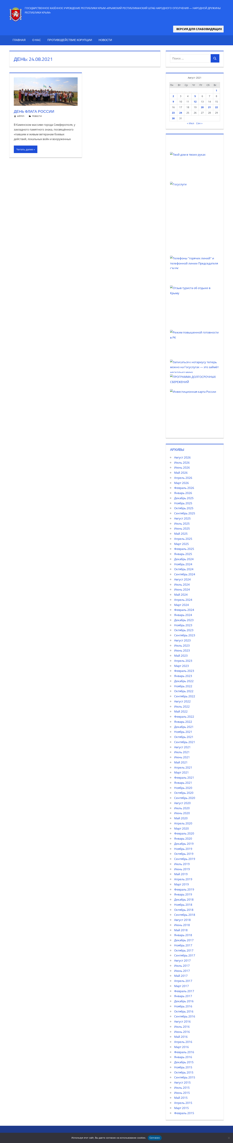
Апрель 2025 (183, 539)
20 (202, 107)
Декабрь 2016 (184, 1001)
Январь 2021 (183, 783)
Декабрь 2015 (184, 1062)
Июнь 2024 (182, 589)
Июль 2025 (182, 523)
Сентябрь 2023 (184, 635)
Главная (19, 40)
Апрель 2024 (183, 600)
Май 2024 (181, 595)
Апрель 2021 (183, 767)
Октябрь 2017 (183, 950)
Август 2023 (182, 640)
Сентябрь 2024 (184, 574)
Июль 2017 (182, 966)
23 (173, 112)
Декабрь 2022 (184, 681)
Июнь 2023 (182, 650)
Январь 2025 (183, 554)
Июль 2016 (182, 1027)
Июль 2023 (182, 645)
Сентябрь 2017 (184, 955)
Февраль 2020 (184, 833)
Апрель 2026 (183, 478)
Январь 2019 (183, 894)
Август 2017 (182, 960)
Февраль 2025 (184, 549)
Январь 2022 (183, 722)
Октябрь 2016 (183, 1011)
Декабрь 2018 (184, 899)
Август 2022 (182, 701)
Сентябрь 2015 (184, 1077)
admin (20, 116)
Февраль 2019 (184, 889)
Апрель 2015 (183, 1103)
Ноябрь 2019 (183, 849)
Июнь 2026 (182, 467)
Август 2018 (182, 920)
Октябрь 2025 (183, 508)
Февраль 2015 (184, 1113)
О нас (36, 40)
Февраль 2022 (184, 716)
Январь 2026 (183, 493)
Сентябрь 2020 (184, 798)
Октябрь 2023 (183, 630)
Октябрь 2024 (183, 569)
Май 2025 (181, 534)
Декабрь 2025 (184, 498)
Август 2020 (182, 803)
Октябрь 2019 (183, 854)
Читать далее (24, 149)
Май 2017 (181, 976)
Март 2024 (181, 605)
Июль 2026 (182, 462)
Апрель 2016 (183, 1042)
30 (173, 118)
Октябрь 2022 (183, 691)
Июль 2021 (182, 752)
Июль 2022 (182, 706)
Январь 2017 (183, 996)
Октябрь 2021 (183, 737)
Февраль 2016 (184, 1052)
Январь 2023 (183, 676)
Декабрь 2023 (184, 620)
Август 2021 (182, 747)
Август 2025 (182, 518)
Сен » (199, 123)
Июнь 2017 (182, 971)
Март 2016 (181, 1047)
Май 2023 (181, 656)
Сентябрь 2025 (184, 513)
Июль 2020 (182, 808)
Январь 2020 (183, 838)
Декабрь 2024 (184, 559)
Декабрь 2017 (184, 940)
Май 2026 (181, 473)
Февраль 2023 (184, 671)
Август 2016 (182, 1021)
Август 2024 (182, 579)
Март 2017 (181, 986)
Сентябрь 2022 (184, 696)
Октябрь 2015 (183, 1072)
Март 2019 (181, 884)
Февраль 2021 (184, 777)
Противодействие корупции (69, 40)
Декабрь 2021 (184, 727)
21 (209, 107)
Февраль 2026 (184, 488)
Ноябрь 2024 (183, 564)
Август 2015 (182, 1082)
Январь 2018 (183, 935)
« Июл (190, 123)
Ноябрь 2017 (183, 945)
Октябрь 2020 (183, 793)
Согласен (154, 1137)
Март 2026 (181, 483)
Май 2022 (181, 711)
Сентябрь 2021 (184, 742)
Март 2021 (181, 772)
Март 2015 (181, 1108)
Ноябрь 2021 (183, 732)
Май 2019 (181, 874)
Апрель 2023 (183, 661)
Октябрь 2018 (183, 910)
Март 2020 (181, 828)
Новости (105, 40)
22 (216, 107)
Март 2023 (181, 666)
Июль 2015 (182, 1088)
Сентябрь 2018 (184, 915)
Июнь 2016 (182, 1032)
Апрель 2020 (183, 823)
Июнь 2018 (182, 925)
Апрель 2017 (183, 981)
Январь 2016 (183, 1057)
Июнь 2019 (182, 869)
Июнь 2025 (182, 528)
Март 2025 (181, 544)
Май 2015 (181, 1098)
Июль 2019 (182, 864)
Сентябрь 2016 (184, 1016)
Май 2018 (181, 930)
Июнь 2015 (182, 1093)
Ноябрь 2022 (183, 686)
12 (195, 101)
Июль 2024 (182, 584)
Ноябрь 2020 (183, 788)
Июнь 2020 (182, 813)
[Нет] (228, 1138)
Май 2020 (181, 818)
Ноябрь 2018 (183, 905)
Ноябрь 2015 (183, 1067)
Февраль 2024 (184, 610)
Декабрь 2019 (184, 844)
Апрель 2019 (183, 879)
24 (180, 112)
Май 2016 (181, 1037)
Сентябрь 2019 (184, 859)
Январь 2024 (183, 615)
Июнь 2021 (182, 757)
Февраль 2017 (184, 991)
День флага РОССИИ (34, 111)
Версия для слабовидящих (198, 29)
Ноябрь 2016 (183, 1006)
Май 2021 (181, 762)
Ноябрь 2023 (183, 625)
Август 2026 (182, 457)
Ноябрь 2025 (183, 503)
